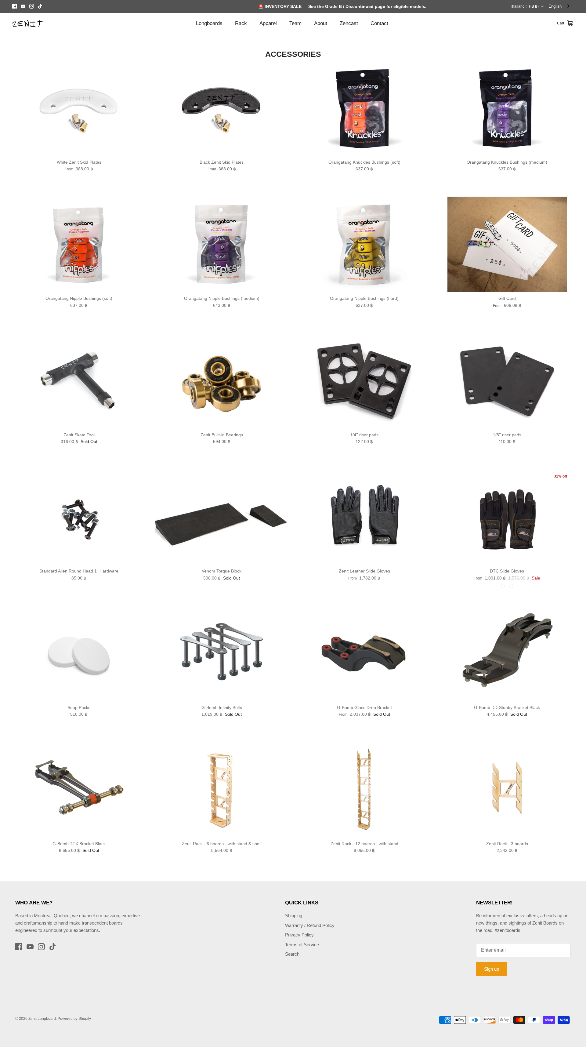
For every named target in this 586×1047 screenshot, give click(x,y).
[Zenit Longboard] (27, 23)
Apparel (268, 23)
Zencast (349, 23)
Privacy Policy (299, 934)
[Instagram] (31, 6)
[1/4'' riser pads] (364, 380)
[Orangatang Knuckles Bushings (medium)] (507, 108)
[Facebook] (14, 6)
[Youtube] (23, 6)
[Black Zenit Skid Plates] (222, 108)
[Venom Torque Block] (222, 517)
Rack (241, 23)
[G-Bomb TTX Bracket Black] (79, 789)
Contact (379, 23)
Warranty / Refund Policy (310, 925)
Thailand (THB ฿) (524, 6)
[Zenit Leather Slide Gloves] (364, 517)
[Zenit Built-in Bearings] (222, 380)
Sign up (491, 969)
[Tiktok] (40, 6)
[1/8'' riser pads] (507, 380)
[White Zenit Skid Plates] (79, 108)
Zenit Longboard (42, 1018)
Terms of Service (302, 944)
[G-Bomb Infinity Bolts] (222, 653)
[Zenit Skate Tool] (79, 380)
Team (295, 23)
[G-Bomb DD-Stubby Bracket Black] (507, 653)
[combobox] (559, 6)
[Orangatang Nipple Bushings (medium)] (222, 244)
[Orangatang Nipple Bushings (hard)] (364, 244)
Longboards (209, 23)
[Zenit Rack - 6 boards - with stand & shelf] (222, 789)
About (320, 23)
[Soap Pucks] (79, 653)
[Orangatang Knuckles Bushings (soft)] (364, 108)
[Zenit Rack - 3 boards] (507, 789)
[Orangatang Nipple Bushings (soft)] (79, 244)
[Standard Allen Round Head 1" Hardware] (79, 517)
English (555, 6)
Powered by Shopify (74, 1018)
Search (292, 954)
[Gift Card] (507, 244)
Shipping (293, 915)
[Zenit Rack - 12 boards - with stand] (364, 789)
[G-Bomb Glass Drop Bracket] (364, 653)
